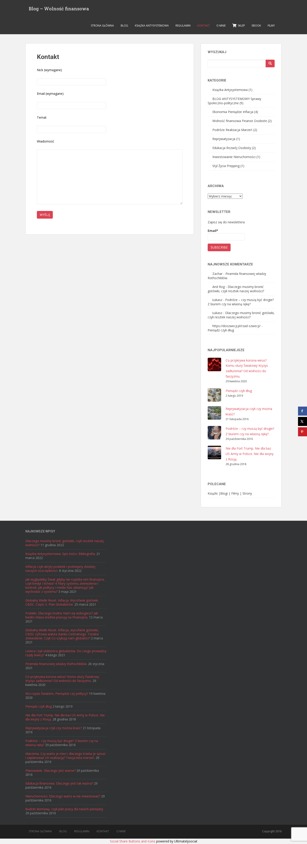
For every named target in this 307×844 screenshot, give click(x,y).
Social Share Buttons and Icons (132, 841)
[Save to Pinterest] (302, 431)
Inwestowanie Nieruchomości (234, 157)
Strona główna (102, 25)
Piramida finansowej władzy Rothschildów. (56, 664)
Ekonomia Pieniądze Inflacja (232, 112)
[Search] (270, 63)
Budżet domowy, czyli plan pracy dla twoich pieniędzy (64, 809)
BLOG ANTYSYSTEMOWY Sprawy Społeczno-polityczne (234, 101)
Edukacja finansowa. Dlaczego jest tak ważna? (59, 783)
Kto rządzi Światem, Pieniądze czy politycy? (56, 693)
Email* (213, 231)
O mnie (221, 25)
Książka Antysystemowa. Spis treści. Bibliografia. (60, 554)
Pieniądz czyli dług (221, 330)
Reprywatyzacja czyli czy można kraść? (53, 728)
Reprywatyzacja (223, 139)
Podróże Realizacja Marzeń (232, 130)
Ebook (256, 25)
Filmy (271, 25)
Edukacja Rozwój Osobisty (231, 148)
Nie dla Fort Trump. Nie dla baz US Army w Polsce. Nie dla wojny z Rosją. (250, 453)
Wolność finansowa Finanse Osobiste (239, 121)
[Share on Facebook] (302, 411)
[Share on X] (302, 421)
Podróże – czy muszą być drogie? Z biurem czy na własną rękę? (241, 302)
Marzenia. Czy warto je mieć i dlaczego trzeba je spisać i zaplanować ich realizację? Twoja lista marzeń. (65, 755)
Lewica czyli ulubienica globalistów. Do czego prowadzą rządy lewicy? (65, 653)
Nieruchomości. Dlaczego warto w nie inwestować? (62, 796)
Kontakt (203, 25)
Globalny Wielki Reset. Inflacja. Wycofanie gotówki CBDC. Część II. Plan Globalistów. (61, 602)
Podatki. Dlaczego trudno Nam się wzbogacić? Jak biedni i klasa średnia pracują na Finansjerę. (61, 615)
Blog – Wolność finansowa (59, 8)
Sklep (240, 25)
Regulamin (183, 25)
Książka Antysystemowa (152, 25)
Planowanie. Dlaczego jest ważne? (50, 770)
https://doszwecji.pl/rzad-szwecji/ (236, 326)
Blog (124, 25)
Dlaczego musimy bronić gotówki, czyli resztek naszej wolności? (236, 289)
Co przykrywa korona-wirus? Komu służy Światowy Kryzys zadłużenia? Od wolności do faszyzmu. (62, 678)
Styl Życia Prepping (226, 166)
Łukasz (217, 300)
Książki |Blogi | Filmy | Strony (230, 493)
